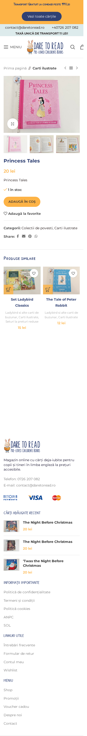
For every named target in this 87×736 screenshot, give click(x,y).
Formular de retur (19, 653)
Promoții (11, 698)
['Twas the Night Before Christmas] (11, 567)
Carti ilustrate (45, 68)
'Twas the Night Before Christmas (43, 563)
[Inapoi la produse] (71, 68)
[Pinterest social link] (30, 236)
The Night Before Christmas (47, 522)
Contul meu (14, 662)
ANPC (9, 617)
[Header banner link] (41, 11)
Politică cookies (17, 609)
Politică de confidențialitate (27, 592)
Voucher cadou (16, 706)
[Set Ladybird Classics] (22, 280)
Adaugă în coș (22, 201)
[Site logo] (45, 47)
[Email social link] (24, 236)
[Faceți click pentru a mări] (12, 123)
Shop (8, 690)
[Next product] (77, 68)
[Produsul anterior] (65, 68)
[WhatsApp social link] (36, 236)
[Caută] (73, 47)
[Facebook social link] (18, 236)
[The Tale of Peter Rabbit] (61, 280)
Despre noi (13, 715)
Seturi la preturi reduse (22, 321)
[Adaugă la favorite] (34, 273)
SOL (7, 625)
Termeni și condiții (19, 600)
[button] (8, 289)
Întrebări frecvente (19, 645)
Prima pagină (15, 68)
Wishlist (10, 670)
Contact (10, 723)
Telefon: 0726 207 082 (22, 479)
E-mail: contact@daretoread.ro (30, 485)
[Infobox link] (24, 27)
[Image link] (22, 445)
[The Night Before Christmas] (11, 526)
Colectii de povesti (37, 228)
